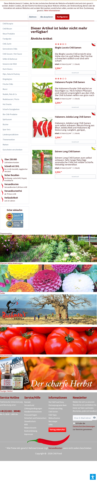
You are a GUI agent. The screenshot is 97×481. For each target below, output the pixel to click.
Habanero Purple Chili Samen (70, 82)
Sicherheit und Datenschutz (35, 418)
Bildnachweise (54, 418)
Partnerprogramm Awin (57, 405)
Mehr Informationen (52, 10)
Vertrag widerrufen (57, 429)
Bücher (5, 124)
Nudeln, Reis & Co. (10, 94)
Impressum (28, 434)
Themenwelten (9, 139)
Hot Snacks (7, 104)
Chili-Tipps (52, 415)
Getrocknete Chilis (10, 49)
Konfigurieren (62, 17)
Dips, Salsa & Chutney (11, 74)
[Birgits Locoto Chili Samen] (42, 58)
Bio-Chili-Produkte (10, 114)
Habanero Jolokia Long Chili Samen (73, 116)
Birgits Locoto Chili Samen (68, 47)
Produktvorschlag (55, 408)
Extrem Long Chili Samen (67, 151)
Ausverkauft (75, 73)
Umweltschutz (30, 421)
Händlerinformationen (33, 411)
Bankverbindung (30, 431)
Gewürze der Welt (10, 64)
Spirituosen (7, 119)
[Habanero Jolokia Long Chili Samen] (42, 127)
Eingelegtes (7, 79)
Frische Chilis (8, 84)
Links (50, 424)
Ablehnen (33, 17)
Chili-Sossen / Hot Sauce (12, 54)
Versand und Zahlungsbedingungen (33, 407)
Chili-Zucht (7, 44)
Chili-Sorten (53, 411)
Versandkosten (55, 448)
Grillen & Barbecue (10, 59)
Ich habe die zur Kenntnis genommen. (84, 426)
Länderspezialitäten (10, 134)
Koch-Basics (8, 69)
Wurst (5, 89)
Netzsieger (52, 421)
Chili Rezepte (8, 23)
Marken (5, 144)
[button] (93, 477)
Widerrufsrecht (30, 428)
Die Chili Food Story (56, 402)
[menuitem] (14, 23)
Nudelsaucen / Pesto (11, 99)
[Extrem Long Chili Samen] (42, 162)
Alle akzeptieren (46, 17)
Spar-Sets (6, 129)
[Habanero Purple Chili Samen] (42, 92)
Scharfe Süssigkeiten (11, 109)
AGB (26, 424)
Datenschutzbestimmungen (84, 426)
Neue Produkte (9, 34)
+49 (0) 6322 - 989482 (10, 411)
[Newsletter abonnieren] (94, 417)
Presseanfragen (30, 415)
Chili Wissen (7, 28)
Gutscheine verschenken (12, 149)
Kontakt (27, 402)
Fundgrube (7, 39)
